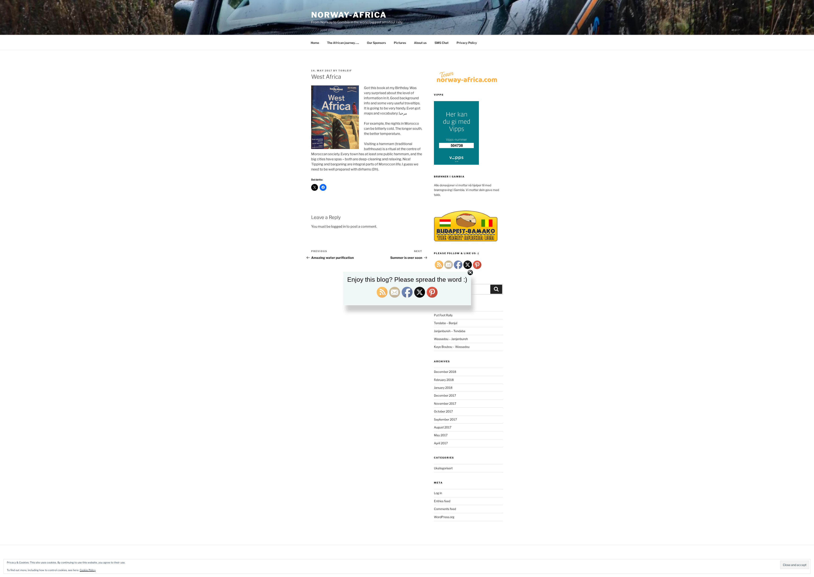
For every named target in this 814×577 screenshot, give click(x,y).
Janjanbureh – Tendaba (449, 331)
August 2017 (442, 427)
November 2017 (445, 403)
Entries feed (442, 501)
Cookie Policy (88, 570)
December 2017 (445, 395)
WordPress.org (444, 517)
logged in (338, 226)
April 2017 (441, 443)
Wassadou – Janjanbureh (451, 339)
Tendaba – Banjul (445, 323)
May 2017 (440, 435)
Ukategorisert (443, 468)
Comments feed (445, 509)
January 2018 (443, 387)
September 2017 (445, 419)
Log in (438, 493)
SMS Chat (442, 43)
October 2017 (443, 411)
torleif (345, 70)
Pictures (400, 43)
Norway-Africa (348, 15)
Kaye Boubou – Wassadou (452, 346)
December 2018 (445, 372)
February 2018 (444, 380)
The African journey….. (343, 43)
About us (420, 43)
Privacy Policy (467, 43)
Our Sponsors (376, 43)
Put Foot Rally (443, 315)
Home (315, 43)
